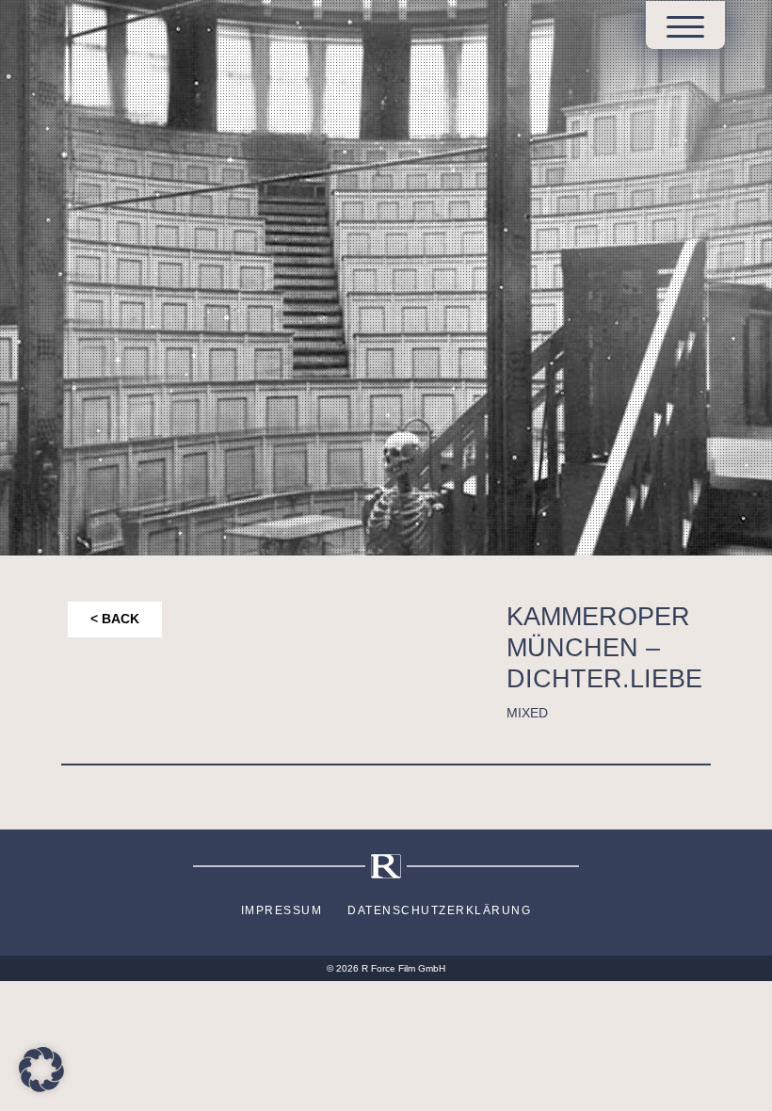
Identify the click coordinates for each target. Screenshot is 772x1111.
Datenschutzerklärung (439, 910)
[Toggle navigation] (685, 26)
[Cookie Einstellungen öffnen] (41, 1068)
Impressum (282, 910)
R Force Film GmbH (403, 968)
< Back (114, 619)
